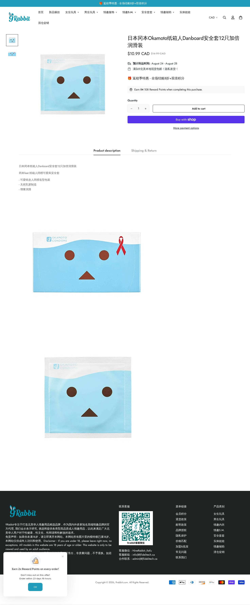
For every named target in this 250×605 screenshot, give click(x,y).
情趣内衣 (219, 525)
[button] (240, 17)
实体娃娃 (185, 12)
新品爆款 (54, 12)
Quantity (133, 100)
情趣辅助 (166, 12)
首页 (41, 12)
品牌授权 (181, 530)
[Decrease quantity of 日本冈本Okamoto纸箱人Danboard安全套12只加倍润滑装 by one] (131, 109)
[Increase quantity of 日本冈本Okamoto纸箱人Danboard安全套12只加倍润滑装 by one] (145, 109)
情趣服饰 (108, 12)
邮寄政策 (181, 525)
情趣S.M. (127, 12)
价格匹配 (181, 541)
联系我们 (181, 557)
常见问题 (181, 552)
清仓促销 (43, 23)
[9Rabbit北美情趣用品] (19, 17)
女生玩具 (70, 12)
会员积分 (181, 514)
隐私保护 (181, 536)
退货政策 (181, 519)
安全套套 (146, 12)
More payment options (186, 128)
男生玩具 (89, 12)
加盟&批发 (182, 546)
